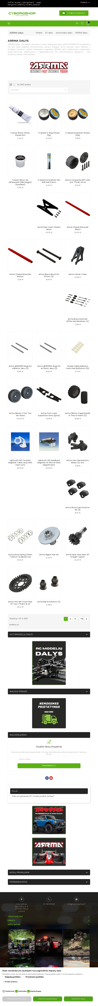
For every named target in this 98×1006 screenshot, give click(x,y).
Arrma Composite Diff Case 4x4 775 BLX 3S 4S (77, 181)
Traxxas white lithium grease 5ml (20, 134)
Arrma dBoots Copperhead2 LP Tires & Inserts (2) (77, 414)
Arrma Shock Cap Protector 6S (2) (77, 508)
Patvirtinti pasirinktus (47, 999)
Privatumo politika (35, 977)
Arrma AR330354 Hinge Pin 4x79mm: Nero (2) (49, 367)
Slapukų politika (12, 977)
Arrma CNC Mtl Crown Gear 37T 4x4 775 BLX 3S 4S (20, 603)
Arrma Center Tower (78, 274)
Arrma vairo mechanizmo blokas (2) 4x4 (77, 461)
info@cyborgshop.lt (76, 904)
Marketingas (35, 991)
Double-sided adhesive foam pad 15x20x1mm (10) (77, 367)
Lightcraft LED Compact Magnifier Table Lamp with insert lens (20, 462)
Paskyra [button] (85, 2)
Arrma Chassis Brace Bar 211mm (78, 228)
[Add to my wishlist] (22, 139)
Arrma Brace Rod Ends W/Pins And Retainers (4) (77, 320)
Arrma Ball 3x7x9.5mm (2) (48, 602)
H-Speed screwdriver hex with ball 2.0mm (49, 181)
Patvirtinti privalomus (16, 999)
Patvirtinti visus (78, 999)
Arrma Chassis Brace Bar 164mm (20, 275)
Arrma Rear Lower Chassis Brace (49, 228)
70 (82, 619)
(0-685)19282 (49, 904)
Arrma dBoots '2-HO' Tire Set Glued (20, 414)
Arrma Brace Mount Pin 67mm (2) (49, 275)
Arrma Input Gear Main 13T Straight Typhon (77, 555)
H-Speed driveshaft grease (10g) (77, 134)
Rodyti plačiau (11, 982)
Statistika (22, 991)
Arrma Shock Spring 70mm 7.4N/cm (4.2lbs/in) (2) (20, 555)
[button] (77, 23)
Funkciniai (9, 991)
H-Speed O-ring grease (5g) (49, 134)
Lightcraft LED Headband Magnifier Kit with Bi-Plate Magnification (49, 462)
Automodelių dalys (21, 634)
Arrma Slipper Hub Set (49, 554)
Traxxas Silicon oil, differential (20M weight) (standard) (20, 182)
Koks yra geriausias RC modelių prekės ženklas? (33, 796)
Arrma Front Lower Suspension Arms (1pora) (49, 414)
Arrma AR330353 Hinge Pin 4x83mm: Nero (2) (20, 367)
